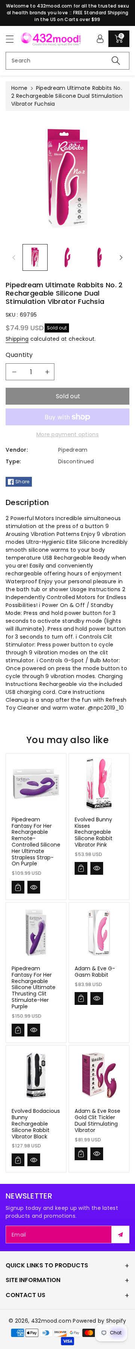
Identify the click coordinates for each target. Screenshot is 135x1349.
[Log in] (100, 38)
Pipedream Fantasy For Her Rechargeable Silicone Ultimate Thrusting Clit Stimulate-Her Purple (34, 987)
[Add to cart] (18, 887)
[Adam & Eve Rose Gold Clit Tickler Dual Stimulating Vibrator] (99, 1076)
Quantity (19, 355)
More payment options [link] (67, 434)
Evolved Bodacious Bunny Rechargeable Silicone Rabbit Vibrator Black (36, 1123)
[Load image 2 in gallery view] (67, 257)
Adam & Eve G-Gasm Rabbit (95, 972)
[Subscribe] (120, 1234)
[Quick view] (33, 887)
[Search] (116, 60)
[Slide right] (121, 257)
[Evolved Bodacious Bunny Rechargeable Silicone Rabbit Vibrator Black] (36, 1076)
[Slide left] (14, 257)
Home (19, 88)
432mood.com (51, 1321)
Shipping (17, 339)
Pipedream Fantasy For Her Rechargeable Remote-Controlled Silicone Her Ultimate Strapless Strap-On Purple (36, 842)
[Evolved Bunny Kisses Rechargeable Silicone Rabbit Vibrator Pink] (99, 784)
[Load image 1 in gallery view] (35, 257)
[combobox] (67, 60)
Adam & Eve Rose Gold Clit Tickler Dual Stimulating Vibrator (97, 1120)
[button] (13, 39)
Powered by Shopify (99, 1321)
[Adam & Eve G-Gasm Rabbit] (99, 933)
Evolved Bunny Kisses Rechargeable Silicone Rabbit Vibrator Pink (93, 832)
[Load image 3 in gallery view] (99, 257)
